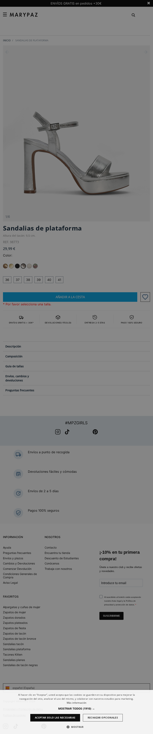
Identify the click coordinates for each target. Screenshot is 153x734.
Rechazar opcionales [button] (103, 717)
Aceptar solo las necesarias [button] (55, 717)
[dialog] (76, 712)
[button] (76, 708)
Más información (76, 702)
